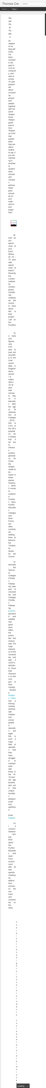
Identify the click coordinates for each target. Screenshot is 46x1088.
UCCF (11, 610)
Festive (11, 817)
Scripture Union (12, 696)
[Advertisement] (27, 51)
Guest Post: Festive (10, 27)
